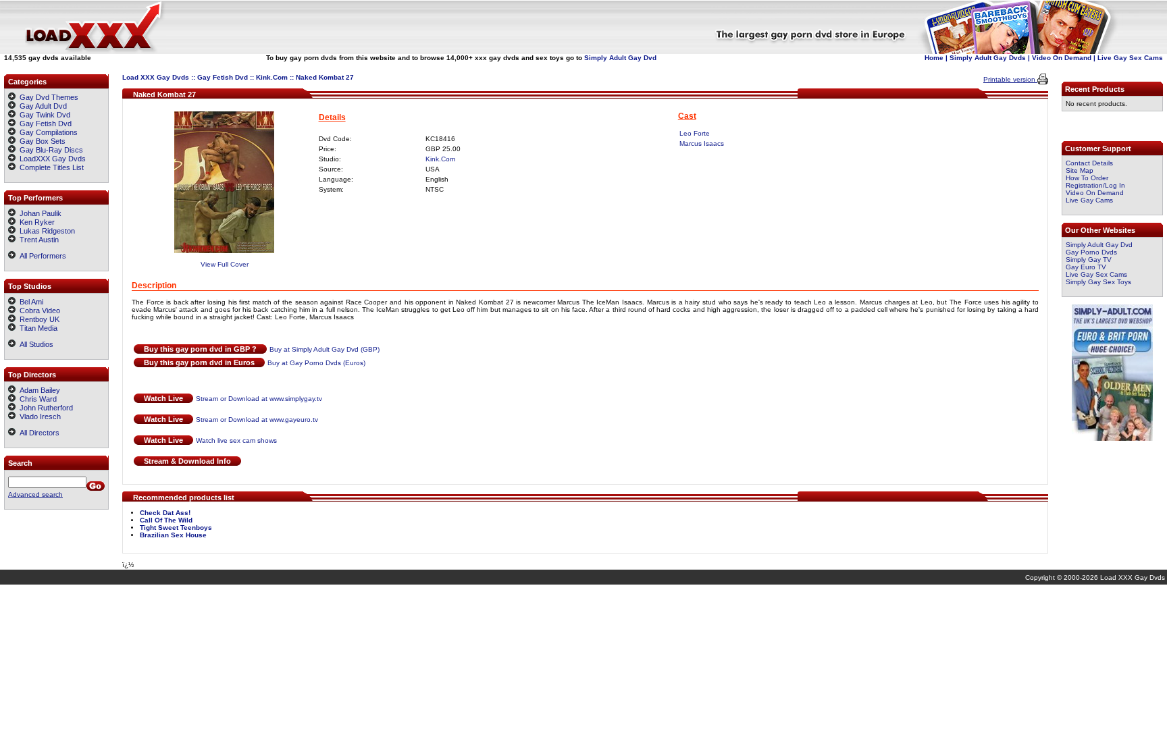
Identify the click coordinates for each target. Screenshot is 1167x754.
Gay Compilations (49, 132)
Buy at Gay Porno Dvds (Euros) (316, 363)
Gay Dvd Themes (49, 97)
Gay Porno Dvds (1091, 252)
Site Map (1079, 170)
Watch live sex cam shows (236, 440)
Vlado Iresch (38, 416)
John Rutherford (44, 408)
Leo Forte (694, 133)
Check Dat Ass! (165, 512)
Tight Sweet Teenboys (176, 527)
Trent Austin (37, 240)
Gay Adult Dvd (43, 106)
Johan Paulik (38, 213)
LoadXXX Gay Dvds (53, 159)
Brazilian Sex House (173, 535)
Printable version (1010, 79)
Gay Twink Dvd (45, 115)
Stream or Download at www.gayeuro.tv (257, 419)
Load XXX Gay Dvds (155, 77)
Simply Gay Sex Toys (1098, 282)
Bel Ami (29, 302)
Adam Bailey (38, 390)
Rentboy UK (37, 319)
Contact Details (1089, 163)
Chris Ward (36, 399)
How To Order (1087, 178)
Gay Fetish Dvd (222, 77)
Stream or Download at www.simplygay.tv (259, 398)
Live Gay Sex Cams (1130, 57)
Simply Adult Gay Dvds (988, 57)
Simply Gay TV (1089, 259)
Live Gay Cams (1089, 200)
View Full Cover (225, 264)
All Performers (41, 256)
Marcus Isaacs (701, 143)
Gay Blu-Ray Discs (51, 150)
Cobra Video (38, 310)
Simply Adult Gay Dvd (620, 57)
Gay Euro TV (1086, 267)
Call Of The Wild (166, 520)
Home (934, 57)
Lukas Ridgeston (45, 231)
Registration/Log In (1095, 185)
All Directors (37, 433)
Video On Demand (1061, 57)
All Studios (34, 344)
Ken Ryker (35, 222)
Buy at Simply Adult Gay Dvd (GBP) (324, 349)
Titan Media (36, 328)
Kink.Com (272, 77)
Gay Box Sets (43, 141)
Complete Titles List (50, 167)
